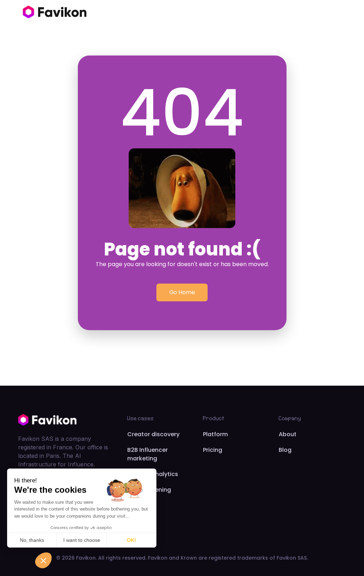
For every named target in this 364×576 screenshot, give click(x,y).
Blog (285, 450)
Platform (215, 434)
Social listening (149, 490)
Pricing (212, 450)
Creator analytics (152, 474)
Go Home (182, 292)
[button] (43, 560)
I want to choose (81, 540)
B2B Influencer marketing (147, 454)
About (287, 434)
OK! (131, 540)
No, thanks (32, 540)
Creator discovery (153, 434)
